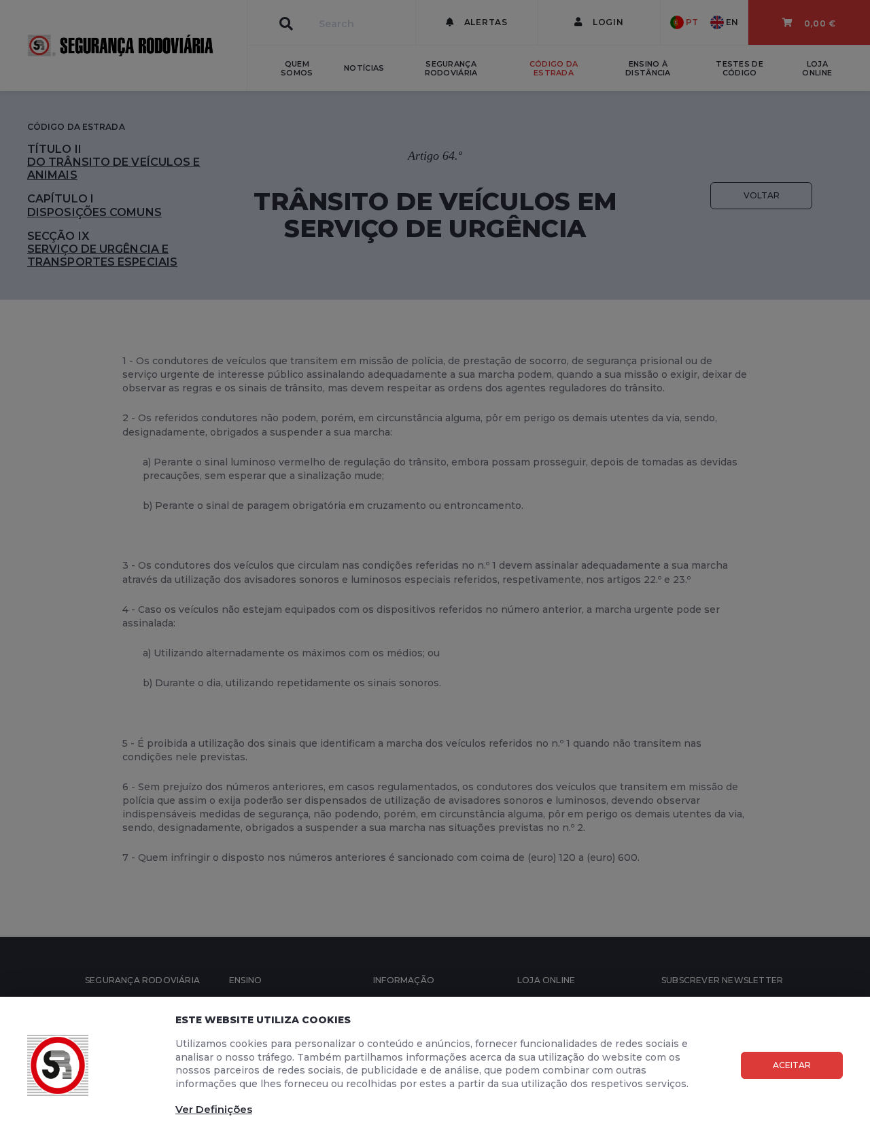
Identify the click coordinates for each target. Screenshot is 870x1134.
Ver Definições (213, 1109)
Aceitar (792, 1065)
